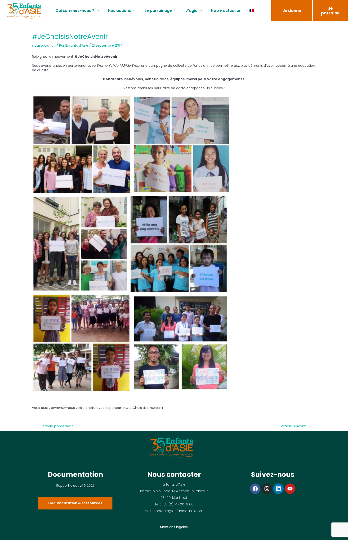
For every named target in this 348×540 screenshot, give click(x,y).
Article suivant (295, 426)
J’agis (191, 10)
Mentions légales (174, 527)
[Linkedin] (278, 488)
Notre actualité (225, 10)
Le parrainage (158, 10)
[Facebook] (255, 488)
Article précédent (55, 426)
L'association (45, 45)
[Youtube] (290, 488)
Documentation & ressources (75, 503)
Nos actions (119, 10)
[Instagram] (267, 488)
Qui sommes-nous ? (74, 10)
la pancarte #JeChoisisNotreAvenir (134, 407)
